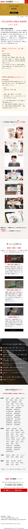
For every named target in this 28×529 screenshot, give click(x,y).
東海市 (18, 439)
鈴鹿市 (12, 457)
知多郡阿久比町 (17, 447)
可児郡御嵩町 (17, 424)
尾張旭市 (13, 438)
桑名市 (13, 455)
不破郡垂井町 (18, 415)
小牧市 (17, 434)
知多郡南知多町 (9, 451)
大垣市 (12, 398)
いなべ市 (22, 455)
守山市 (12, 464)
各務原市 (18, 398)
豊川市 (7, 432)
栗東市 (7, 464)
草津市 (17, 464)
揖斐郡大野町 (17, 417)
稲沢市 (12, 434)
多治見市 (8, 401)
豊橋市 (7, 430)
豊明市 (12, 441)
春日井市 (18, 432)
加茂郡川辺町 (18, 411)
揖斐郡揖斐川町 (9, 415)
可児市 (17, 403)
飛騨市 (12, 407)
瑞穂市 (11, 400)
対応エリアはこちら (9, 300)
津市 (18, 455)
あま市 (17, 436)
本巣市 (20, 400)
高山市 (22, 405)
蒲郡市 (7, 443)
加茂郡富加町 (9, 422)
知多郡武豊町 (9, 449)
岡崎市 (12, 430)
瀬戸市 (13, 439)
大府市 (7, 441)
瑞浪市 (21, 403)
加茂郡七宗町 (17, 420)
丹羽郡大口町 (9, 445)
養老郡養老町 (19, 407)
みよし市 (19, 438)
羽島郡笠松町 (17, 409)
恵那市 (7, 407)
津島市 (12, 436)
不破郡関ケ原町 (9, 419)
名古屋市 (8, 428)
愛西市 (7, 434)
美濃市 (12, 403)
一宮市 (20, 428)
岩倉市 (21, 434)
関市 (7, 400)
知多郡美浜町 (17, 449)
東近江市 (20, 460)
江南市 (22, 432)
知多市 (12, 443)
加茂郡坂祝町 (9, 420)
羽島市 (22, 398)
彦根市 (7, 460)
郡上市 (13, 405)
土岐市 (20, 401)
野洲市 (21, 462)
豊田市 (23, 438)
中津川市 (8, 405)
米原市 (17, 462)
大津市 (12, 462)
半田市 (21, 441)
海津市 (16, 400)
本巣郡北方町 (9, 413)
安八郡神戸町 (18, 419)
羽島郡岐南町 (9, 409)
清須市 (7, 436)
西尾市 (21, 430)
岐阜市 (7, 398)
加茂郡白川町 (9, 424)
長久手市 (8, 439)
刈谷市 (17, 441)
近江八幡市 (13, 460)
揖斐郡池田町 (17, 413)
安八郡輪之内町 (9, 411)
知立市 (22, 439)
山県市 (7, 403)
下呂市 (18, 405)
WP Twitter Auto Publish (8, 528)
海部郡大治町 (9, 447)
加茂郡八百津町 (17, 422)
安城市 (17, 430)
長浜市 (7, 462)
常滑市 (17, 443)
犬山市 (12, 432)
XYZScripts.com (21, 528)
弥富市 (21, 436)
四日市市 (8, 455)
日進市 (7, 438)
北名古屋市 (14, 428)
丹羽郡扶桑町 (17, 445)
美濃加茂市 (14, 401)
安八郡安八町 (9, 417)
